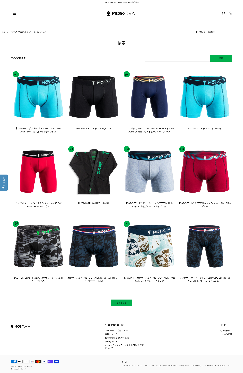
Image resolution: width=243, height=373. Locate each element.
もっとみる (121, 302)
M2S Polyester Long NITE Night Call (94, 128)
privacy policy (111, 341)
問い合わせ (225, 330)
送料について (111, 334)
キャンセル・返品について (117, 330)
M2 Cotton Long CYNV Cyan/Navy (204, 128)
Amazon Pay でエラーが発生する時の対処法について (211, 365)
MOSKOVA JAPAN (25, 366)
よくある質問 (226, 334)
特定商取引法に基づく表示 (117, 338)
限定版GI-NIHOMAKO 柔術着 (93, 203)
